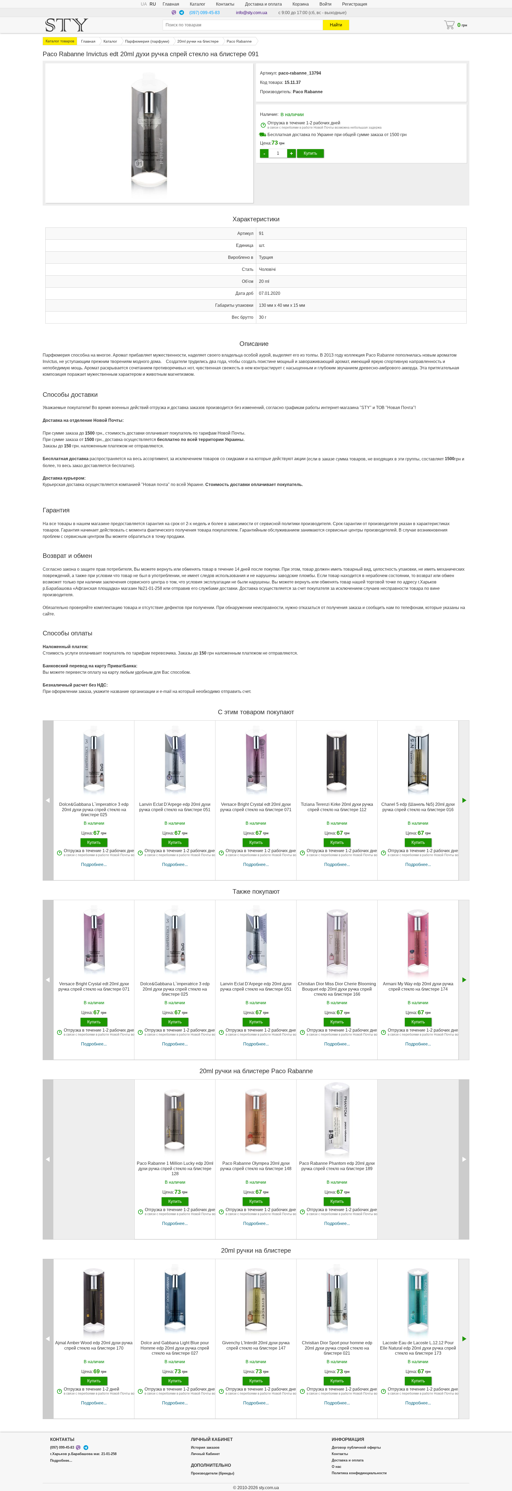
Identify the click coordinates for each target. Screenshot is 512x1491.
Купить (310, 153)
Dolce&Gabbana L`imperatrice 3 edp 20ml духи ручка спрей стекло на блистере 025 (94, 809)
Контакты (225, 4)
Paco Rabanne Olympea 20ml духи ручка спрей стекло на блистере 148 (255, 1166)
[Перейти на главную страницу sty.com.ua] (66, 25)
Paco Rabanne (308, 91)
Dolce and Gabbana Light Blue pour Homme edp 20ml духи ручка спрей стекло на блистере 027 (175, 1348)
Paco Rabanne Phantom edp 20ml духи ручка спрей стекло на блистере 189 (337, 1166)
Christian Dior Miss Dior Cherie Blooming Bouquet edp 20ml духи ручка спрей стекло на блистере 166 (337, 989)
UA (144, 4)
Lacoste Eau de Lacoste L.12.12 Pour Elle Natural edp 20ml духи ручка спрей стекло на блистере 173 (418, 1348)
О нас (336, 1467)
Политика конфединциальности (359, 1473)
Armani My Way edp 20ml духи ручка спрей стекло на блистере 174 (418, 986)
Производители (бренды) (212, 1473)
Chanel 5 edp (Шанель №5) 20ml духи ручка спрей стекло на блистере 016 (418, 807)
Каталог (197, 4)
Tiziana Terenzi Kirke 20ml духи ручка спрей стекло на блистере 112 (337, 807)
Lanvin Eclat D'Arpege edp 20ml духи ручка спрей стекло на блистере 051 (174, 807)
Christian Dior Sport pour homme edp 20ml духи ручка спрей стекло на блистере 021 (337, 1348)
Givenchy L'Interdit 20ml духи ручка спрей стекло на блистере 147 (256, 1345)
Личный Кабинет (205, 1454)
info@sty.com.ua (251, 12)
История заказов (205, 1447)
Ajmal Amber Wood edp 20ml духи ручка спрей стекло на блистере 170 (94, 1345)
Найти (336, 25)
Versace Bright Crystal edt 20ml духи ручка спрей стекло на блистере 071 (255, 807)
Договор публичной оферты (356, 1447)
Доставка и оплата (263, 4)
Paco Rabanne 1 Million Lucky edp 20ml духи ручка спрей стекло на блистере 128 (175, 1168)
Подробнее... (94, 864)
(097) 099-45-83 (204, 12)
